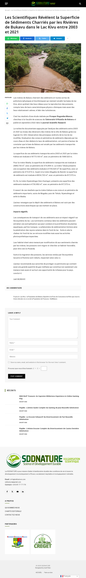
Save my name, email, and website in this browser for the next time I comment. (38, 362)
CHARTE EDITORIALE (13, 511)
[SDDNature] (43, 3)
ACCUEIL (39, 572)
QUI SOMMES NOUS (12, 508)
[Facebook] (7, 108)
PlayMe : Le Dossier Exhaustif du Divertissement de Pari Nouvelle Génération (46, 418)
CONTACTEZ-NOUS (12, 515)
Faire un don (48, 572)
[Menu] (6, 3)
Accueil (7, 10)
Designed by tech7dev (43, 568)
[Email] (7, 123)
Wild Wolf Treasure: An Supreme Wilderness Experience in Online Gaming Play (49, 397)
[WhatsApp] (7, 103)
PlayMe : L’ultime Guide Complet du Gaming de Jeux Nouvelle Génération (49, 408)
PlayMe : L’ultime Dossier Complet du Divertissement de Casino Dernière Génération (49, 429)
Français (67, 576)
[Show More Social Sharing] (67, 38)
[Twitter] (7, 113)
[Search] (80, 3)
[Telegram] (7, 118)
